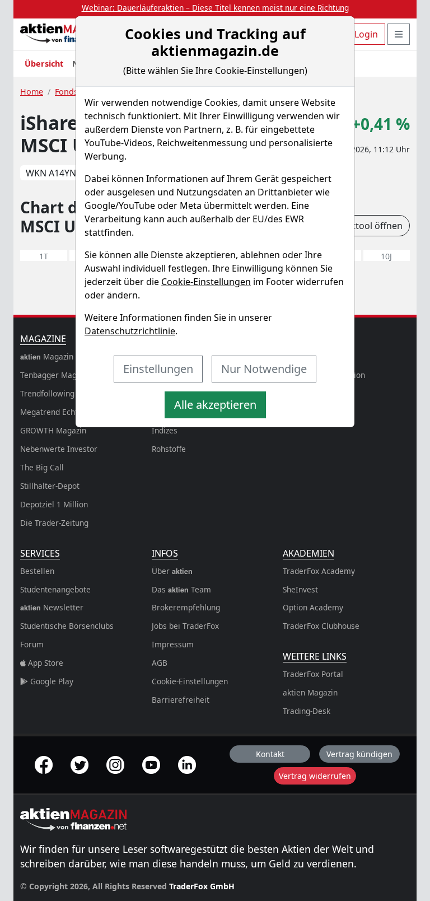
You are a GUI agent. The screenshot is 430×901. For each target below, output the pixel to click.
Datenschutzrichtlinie (130, 331)
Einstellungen (158, 368)
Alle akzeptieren (215, 404)
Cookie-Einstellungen (206, 282)
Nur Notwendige (264, 368)
